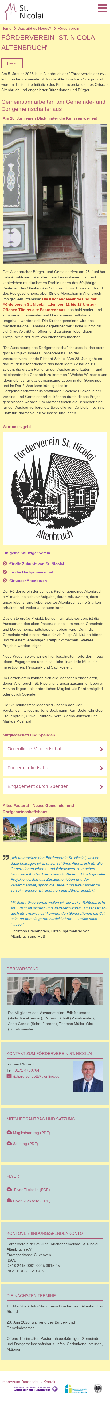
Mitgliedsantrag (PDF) (31, 1133)
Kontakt (50, 1382)
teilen (13, 63)
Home (6, 28)
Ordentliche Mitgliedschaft (35, 748)
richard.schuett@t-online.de (36, 1076)
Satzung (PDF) (25, 1144)
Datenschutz (31, 1382)
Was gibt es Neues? (34, 28)
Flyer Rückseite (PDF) (31, 1201)
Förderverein (67, 28)
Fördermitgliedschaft (29, 767)
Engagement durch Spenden (38, 786)
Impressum (10, 1382)
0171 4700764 (27, 1070)
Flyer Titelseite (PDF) (31, 1189)
